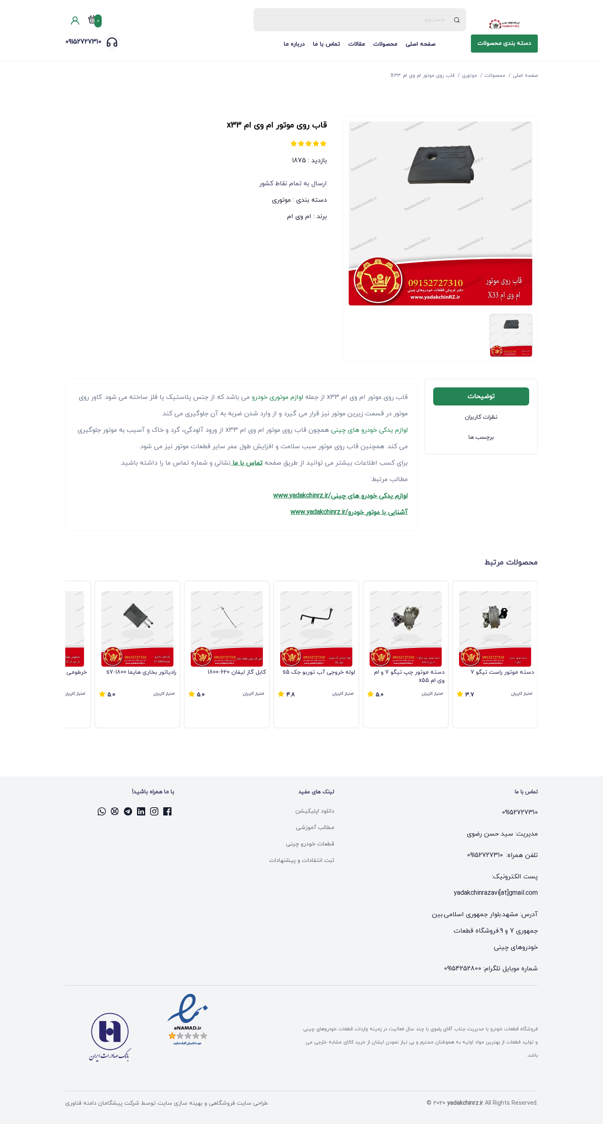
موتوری (281, 200)
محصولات (385, 44)
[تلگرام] (128, 811)
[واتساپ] (102, 811)
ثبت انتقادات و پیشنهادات (301, 860)
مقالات (356, 44)
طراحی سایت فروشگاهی (237, 1103)
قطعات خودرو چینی (310, 844)
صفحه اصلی (421, 44)
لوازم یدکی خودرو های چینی (368, 430)
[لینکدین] (141, 811)
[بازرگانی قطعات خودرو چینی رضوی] (504, 24)
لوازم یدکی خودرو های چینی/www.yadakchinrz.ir (340, 495)
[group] (495, 654)
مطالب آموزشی (315, 827)
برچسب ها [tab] (481, 437)
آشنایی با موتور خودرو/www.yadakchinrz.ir (349, 512)
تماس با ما (326, 44)
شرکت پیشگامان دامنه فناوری (102, 1103)
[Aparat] (115, 811)
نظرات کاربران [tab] (481, 417)
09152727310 (83, 41)
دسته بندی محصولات (504, 43)
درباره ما (294, 44)
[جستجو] (457, 19)
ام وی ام (299, 216)
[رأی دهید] (323, 143)
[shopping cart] (92, 20)
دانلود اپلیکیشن (314, 811)
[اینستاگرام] (154, 811)
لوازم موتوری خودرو (276, 397)
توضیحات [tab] (481, 396)
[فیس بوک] (167, 811)
